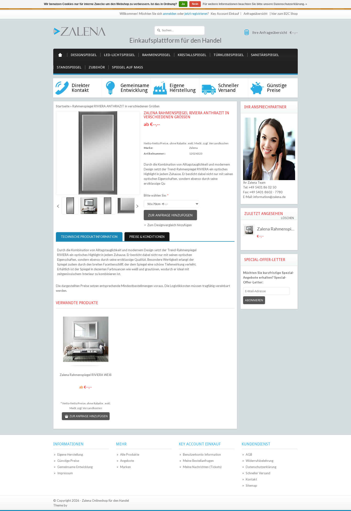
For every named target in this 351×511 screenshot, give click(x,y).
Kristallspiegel (192, 55)
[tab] (90, 236)
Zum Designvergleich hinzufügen (169, 225)
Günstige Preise (68, 461)
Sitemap (251, 485)
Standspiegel (69, 67)
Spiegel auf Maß (127, 67)
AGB (249, 454)
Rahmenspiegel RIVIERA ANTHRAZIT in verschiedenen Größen (116, 106)
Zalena (193, 148)
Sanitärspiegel (265, 55)
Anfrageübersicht (255, 14)
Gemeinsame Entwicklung (75, 467)
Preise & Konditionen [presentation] (147, 237)
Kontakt (251, 479)
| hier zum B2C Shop (284, 14)
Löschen (287, 218)
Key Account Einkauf (225, 14)
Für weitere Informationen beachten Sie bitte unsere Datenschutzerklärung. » (255, 4)
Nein (195, 4)
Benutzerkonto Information (202, 454)
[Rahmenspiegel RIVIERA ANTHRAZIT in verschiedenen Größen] (70, 205)
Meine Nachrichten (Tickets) (202, 467)
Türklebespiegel (228, 55)
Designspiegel (84, 55)
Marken (125, 467)
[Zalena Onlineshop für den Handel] (79, 31)
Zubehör (97, 67)
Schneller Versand (258, 473)
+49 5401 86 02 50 (262, 187)
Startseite (60, 55)
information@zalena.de (269, 197)
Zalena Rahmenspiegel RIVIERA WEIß (86, 375)
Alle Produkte (129, 454)
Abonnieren (254, 300)
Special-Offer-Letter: (268, 277)
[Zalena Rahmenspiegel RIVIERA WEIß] (85, 340)
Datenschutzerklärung (261, 467)
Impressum (65, 473)
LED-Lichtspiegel (119, 55)
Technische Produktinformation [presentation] (89, 237)
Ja (183, 4)
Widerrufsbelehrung (259, 461)
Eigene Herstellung (70, 454)
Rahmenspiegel (156, 55)
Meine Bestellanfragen (198, 461)
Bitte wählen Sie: (156, 195)
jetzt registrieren (196, 14)
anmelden (169, 14)
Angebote (127, 461)
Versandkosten (219, 143)
